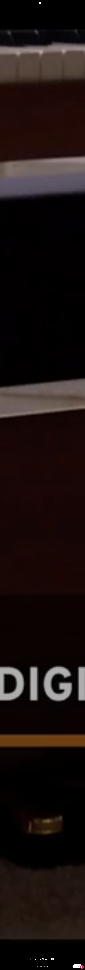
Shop (77, 966)
